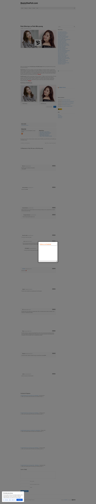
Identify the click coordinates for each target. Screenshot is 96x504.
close (56, 261)
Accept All (19, 499)
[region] (13, 496)
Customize (6, 499)
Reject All (13, 499)
